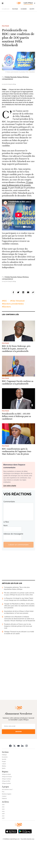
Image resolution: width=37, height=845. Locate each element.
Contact (4, 796)
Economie (24, 9)
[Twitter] (14, 746)
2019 (3, 811)
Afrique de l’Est (6, 781)
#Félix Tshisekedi (17, 301)
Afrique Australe (6, 783)
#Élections (6, 307)
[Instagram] (26, 746)
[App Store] (11, 831)
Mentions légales (6, 794)
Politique (15, 9)
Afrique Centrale (6, 779)
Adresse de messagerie (13, 534)
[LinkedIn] (22, 746)
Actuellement (5, 9)
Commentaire (9, 502)
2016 (3, 818)
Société (32, 9)
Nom (5, 525)
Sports (3, 768)
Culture (4, 763)
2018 (3, 813)
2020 (3, 809)
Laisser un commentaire (18, 545)
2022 (3, 804)
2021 (3, 807)
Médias (4, 766)
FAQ (3, 791)
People (4, 761)
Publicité (4, 798)
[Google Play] (25, 831)
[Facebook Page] (10, 746)
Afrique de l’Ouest (7, 776)
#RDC (4, 301)
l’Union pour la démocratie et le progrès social (17, 185)
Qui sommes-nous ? (7, 789)
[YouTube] (18, 746)
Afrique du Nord (6, 774)
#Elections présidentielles (13, 304)
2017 (3, 816)
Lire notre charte (9, 486)
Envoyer (18, 731)
